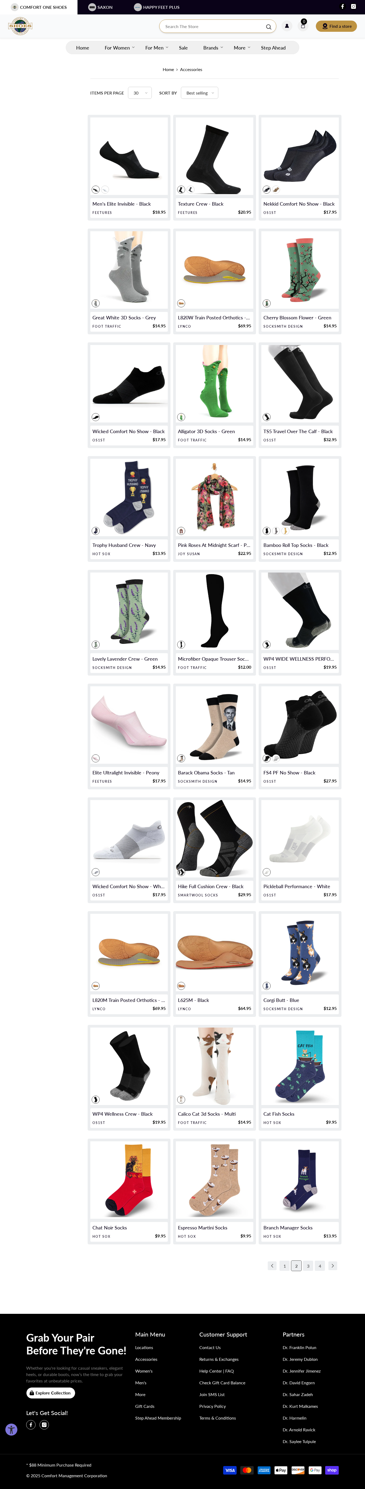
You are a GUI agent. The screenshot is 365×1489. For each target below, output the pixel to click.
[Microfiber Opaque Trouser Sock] (214, 611)
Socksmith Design (283, 326)
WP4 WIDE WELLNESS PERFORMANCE (300, 659)
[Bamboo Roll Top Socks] (300, 497)
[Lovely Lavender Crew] (129, 611)
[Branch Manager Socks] (300, 1180)
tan (181, 758)
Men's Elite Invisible (121, 204)
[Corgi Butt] (300, 952)
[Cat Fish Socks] (300, 1066)
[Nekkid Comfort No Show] (300, 156)
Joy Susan (189, 554)
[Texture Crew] (214, 156)
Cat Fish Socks (278, 1114)
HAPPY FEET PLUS (161, 7)
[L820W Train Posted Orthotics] (214, 270)
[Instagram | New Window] (353, 6)
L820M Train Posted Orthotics (129, 1000)
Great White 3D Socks (124, 317)
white (105, 190)
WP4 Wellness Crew (122, 1114)
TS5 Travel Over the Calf (298, 431)
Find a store (340, 26)
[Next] (332, 1265)
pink (181, 531)
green (267, 303)
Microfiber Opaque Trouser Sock (214, 659)
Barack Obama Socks (206, 772)
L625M (193, 1000)
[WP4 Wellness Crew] (129, 1066)
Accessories (191, 69)
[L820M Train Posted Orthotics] (129, 952)
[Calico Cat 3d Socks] (214, 1066)
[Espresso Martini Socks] (214, 1180)
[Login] (287, 26)
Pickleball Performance (296, 886)
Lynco (184, 326)
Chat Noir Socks (109, 1228)
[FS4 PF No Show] (300, 725)
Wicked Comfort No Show (128, 431)
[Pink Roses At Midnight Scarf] (214, 497)
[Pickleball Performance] (300, 838)
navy (96, 531)
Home (168, 69)
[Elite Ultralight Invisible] (129, 725)
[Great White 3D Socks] (129, 270)
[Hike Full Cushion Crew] (214, 838)
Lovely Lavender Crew (125, 659)
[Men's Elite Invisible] (129, 156)
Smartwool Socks (198, 895)
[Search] (217, 26)
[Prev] (272, 1265)
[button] (140, 93)
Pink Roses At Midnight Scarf (214, 545)
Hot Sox (101, 554)
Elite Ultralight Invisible (125, 772)
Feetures (102, 213)
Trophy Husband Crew (124, 545)
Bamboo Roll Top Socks (295, 545)
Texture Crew (200, 204)
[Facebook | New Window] (342, 6)
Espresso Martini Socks (202, 1228)
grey (191, 190)
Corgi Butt (281, 1000)
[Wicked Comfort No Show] (129, 383)
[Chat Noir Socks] (129, 1180)
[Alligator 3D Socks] (214, 383)
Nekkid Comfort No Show (299, 204)
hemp (285, 531)
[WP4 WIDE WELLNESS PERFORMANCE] (300, 611)
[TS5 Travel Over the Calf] (300, 383)
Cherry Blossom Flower (297, 317)
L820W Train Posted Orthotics (214, 317)
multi (181, 1100)
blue (267, 986)
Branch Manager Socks (288, 1228)
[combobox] (212, 26)
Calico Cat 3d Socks (207, 1114)
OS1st (269, 213)
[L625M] (214, 952)
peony (96, 758)
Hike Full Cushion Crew (210, 886)
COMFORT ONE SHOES (43, 7)
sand (276, 190)
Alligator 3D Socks (206, 431)
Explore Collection (53, 1392)
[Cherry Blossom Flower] (300, 270)
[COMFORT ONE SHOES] (25, 26)
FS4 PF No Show (289, 772)
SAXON (105, 7)
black (96, 190)
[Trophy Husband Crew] (129, 497)
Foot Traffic (106, 326)
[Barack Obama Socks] (214, 725)
